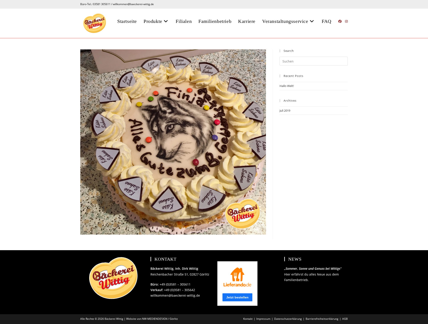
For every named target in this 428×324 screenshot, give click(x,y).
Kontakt (248, 319)
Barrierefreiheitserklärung (322, 319)
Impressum (263, 319)
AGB (345, 319)
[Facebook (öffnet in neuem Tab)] (340, 21)
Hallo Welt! (287, 86)
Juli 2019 (285, 111)
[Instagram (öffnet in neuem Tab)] (346, 21)
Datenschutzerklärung (288, 319)
